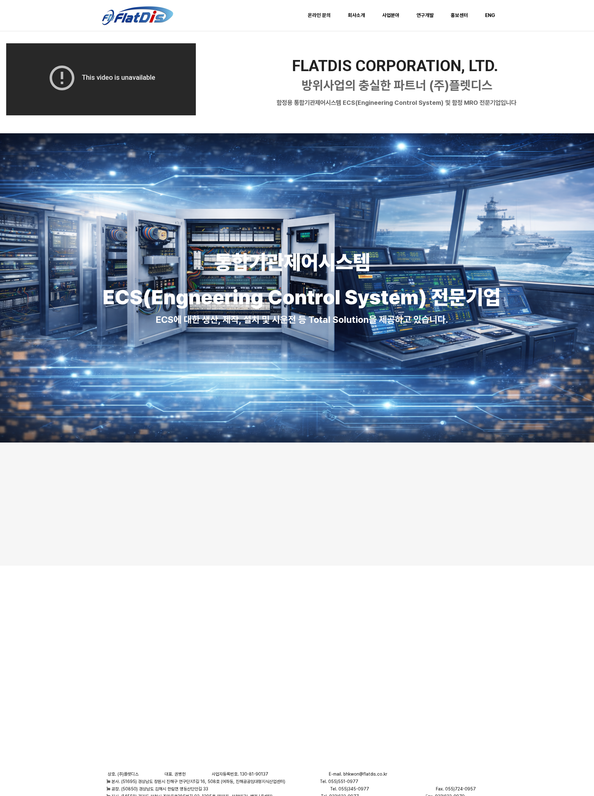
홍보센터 (459, 15)
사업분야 (390, 15)
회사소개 (356, 15)
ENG (490, 15)
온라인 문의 (319, 15)
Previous (20, 284)
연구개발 (425, 15)
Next (574, 284)
